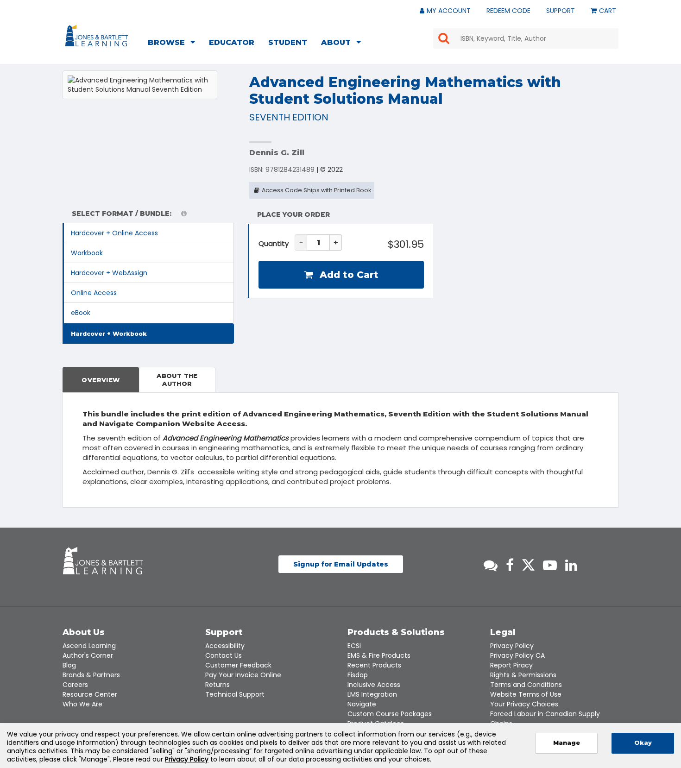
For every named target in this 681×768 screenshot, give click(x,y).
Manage (566, 742)
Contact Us (223, 655)
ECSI (354, 645)
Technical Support (235, 694)
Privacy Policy (512, 645)
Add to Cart (347, 274)
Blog (69, 665)
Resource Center (90, 694)
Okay (643, 742)
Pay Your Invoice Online (243, 675)
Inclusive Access (373, 684)
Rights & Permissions (523, 675)
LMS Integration (372, 694)
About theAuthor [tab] (177, 379)
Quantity (274, 243)
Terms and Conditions (526, 684)
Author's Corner (88, 655)
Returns (217, 684)
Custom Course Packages (389, 713)
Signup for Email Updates (340, 564)
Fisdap (357, 675)
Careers (75, 684)
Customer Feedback (238, 665)
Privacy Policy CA (517, 655)
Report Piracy (511, 665)
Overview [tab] (101, 380)
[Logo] (98, 37)
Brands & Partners (91, 675)
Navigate (361, 704)
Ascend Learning (89, 645)
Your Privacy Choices (524, 704)
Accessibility (225, 645)
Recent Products (374, 665)
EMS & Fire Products (378, 655)
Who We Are (82, 704)
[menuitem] (174, 43)
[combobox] (525, 38)
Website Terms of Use (525, 694)
